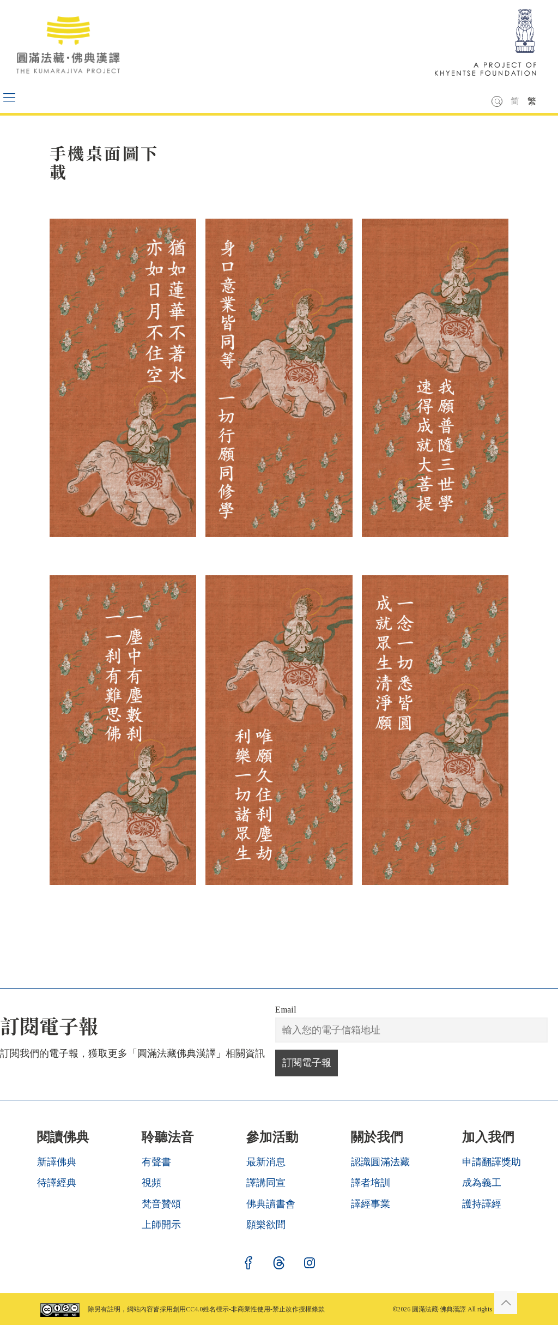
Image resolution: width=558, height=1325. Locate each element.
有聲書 (156, 1162)
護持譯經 (481, 1203)
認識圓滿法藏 (380, 1162)
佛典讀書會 (270, 1203)
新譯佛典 (56, 1162)
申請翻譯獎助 (491, 1162)
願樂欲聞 (266, 1224)
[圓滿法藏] (73, 41)
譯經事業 (370, 1203)
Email (285, 1010)
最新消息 (266, 1162)
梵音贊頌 (161, 1203)
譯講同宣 (266, 1182)
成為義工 (481, 1182)
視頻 (151, 1182)
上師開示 (161, 1224)
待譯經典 (56, 1182)
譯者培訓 (370, 1182)
